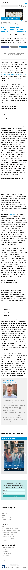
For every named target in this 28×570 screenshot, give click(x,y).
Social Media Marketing (6, 22)
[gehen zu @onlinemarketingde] (21, 6)
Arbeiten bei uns (7, 553)
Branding (12, 214)
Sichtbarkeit (18, 116)
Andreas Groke (10, 380)
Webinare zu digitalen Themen (10, 532)
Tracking (20, 162)
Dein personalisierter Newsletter (11, 528)
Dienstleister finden (8, 534)
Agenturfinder (6, 526)
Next (25, 455)
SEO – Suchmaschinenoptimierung (11, 512)
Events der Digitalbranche (9, 538)
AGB (4, 559)
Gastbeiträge (6, 549)
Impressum (6, 555)
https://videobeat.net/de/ (9, 382)
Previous (3, 455)
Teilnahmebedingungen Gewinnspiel (12, 561)
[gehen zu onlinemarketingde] (19, 6)
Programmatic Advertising (9, 517)
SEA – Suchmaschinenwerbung (10, 514)
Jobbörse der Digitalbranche (10, 536)
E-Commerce (6, 515)
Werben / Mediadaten (8, 547)
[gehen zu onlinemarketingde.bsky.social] (25, 6)
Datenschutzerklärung (8, 557)
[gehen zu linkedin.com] (23, 6)
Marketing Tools (7, 519)
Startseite (3, 21)
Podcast (5, 540)
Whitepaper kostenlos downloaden (11, 530)
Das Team (5, 551)
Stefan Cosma (23, 20)
